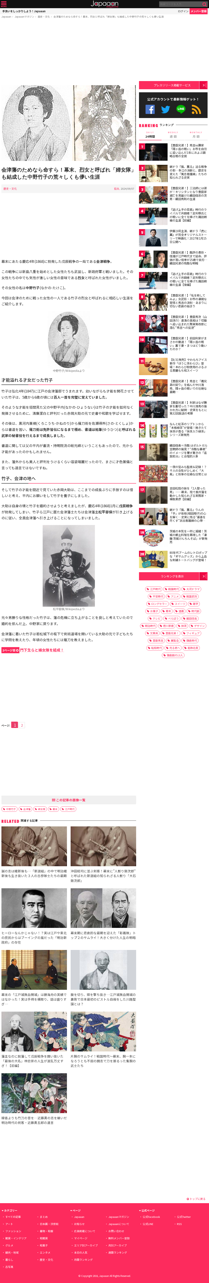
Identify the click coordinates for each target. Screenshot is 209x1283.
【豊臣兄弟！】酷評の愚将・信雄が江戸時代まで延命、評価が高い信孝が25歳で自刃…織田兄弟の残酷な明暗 (188, 257)
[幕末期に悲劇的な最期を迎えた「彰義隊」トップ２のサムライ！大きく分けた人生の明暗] (103, 908)
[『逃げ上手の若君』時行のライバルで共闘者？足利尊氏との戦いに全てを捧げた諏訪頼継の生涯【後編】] (153, 281)
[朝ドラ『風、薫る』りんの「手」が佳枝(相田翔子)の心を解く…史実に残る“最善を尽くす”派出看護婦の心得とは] (153, 517)
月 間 (196, 134)
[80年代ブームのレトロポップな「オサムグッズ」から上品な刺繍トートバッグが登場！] (153, 560)
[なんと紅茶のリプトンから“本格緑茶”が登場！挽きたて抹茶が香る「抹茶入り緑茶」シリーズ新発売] (153, 431)
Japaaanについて (118, 1224)
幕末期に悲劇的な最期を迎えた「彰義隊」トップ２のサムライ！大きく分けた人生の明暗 (103, 935)
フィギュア (193, 633)
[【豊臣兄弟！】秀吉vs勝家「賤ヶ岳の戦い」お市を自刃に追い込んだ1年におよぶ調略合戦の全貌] (153, 152)
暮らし (9, 1260)
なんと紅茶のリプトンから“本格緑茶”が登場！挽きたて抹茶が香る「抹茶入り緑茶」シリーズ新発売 (188, 429)
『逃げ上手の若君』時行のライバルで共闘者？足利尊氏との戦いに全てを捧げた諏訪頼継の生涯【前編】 (188, 215)
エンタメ (45, 1252)
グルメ (9, 1245)
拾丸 (116, 189)
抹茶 (184, 626)
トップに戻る (197, 1199)
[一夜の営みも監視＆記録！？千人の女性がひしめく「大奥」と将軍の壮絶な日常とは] (153, 474)
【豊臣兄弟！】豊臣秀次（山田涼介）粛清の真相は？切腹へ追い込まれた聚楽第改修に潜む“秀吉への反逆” (188, 322)
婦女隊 (41, 809)
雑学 (195, 604)
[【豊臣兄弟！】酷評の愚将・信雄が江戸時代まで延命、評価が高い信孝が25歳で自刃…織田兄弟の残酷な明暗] (153, 260)
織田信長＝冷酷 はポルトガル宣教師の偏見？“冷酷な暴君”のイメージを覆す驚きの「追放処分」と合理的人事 (188, 450)
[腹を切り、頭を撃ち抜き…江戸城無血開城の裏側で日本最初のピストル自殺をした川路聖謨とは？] (103, 970)
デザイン (199, 626)
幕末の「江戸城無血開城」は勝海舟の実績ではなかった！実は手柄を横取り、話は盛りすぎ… (34, 999)
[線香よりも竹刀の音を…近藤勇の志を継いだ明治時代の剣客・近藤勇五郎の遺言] (34, 1093)
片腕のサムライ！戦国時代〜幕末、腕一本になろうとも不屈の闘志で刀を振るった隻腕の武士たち (103, 1061)
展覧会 (175, 640)
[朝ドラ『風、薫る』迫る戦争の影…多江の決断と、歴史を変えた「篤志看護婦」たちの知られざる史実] (153, 174)
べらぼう (173, 618)
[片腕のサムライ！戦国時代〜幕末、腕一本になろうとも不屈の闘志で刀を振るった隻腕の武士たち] (103, 1032)
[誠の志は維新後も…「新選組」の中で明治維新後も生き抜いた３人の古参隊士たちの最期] (34, 846)
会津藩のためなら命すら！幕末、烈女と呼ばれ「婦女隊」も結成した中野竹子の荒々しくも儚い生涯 (108, 16)
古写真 (9, 1267)
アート (9, 1224)
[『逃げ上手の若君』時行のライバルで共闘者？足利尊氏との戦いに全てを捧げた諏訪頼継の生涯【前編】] (153, 217)
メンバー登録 (199, 11)
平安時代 (158, 596)
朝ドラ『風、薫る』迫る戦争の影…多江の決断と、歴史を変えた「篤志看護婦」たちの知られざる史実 (188, 172)
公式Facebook (150, 109)
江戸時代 (70, 809)
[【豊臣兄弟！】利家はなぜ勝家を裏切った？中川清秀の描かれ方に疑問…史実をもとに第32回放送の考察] (153, 410)
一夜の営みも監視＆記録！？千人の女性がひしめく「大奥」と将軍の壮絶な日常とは (188, 470)
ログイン (183, 11)
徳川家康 (168, 626)
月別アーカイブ (117, 1245)
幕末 (55, 809)
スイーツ (180, 604)
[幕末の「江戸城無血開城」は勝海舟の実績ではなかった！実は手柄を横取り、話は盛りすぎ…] (34, 970)
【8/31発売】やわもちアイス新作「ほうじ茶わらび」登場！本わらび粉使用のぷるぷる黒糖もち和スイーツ (188, 365)
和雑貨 (44, 1238)
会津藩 (27, 809)
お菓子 (154, 611)
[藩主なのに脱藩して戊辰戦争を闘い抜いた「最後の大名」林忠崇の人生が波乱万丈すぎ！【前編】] (34, 1032)
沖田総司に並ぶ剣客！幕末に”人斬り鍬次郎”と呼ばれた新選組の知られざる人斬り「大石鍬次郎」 (103, 876)
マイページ (80, 1238)
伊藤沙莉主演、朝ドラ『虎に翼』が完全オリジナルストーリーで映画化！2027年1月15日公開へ (188, 236)
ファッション (13, 1231)
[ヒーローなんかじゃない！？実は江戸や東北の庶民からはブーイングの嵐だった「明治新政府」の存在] (34, 908)
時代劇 (195, 611)
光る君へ (174, 648)
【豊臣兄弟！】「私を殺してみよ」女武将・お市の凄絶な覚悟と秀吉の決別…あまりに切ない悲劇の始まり (188, 300)
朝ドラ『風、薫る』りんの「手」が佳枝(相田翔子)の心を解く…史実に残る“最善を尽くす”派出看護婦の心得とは (188, 516)
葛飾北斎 (193, 648)
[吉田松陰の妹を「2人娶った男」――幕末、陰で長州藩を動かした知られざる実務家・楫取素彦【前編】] (153, 495)
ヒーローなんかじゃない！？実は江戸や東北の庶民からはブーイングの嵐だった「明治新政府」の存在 (34, 937)
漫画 (181, 611)
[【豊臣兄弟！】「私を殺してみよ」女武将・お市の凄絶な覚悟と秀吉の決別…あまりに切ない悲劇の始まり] (153, 302)
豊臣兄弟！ (172, 633)
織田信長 (191, 618)
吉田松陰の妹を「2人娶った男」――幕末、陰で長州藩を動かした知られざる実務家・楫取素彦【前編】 (188, 493)
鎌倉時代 (191, 640)
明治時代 (150, 626)
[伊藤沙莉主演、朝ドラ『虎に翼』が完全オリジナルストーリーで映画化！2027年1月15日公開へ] (153, 238)
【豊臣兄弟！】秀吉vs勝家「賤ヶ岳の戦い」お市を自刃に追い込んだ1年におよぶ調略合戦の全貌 (188, 150)
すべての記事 (13, 1217)
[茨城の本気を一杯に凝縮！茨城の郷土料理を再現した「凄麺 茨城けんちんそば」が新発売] (153, 538)
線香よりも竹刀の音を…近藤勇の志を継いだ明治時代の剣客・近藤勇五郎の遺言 (34, 1120)
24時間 (150, 134)
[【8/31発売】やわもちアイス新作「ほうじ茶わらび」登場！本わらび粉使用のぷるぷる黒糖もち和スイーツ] (153, 367)
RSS (196, 109)
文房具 (154, 633)
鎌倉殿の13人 (175, 655)
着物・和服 (46, 1231)
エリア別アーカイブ (86, 1245)
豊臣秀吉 (158, 640)
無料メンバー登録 (119, 1238)
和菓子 (44, 1245)
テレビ (157, 618)
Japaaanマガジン (24, 16)
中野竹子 (11, 809)
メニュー (4, 4)
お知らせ (79, 1224)
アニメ (175, 596)
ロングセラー (159, 604)
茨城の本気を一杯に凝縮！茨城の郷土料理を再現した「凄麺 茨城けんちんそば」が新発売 (188, 536)
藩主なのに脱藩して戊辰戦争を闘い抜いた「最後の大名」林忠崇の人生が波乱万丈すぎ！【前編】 (32, 1061)
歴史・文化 (44, 16)
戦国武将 (191, 596)
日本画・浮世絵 (49, 1224)
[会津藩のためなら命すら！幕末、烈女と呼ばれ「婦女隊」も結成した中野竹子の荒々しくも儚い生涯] (68, 123)
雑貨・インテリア (16, 1238)
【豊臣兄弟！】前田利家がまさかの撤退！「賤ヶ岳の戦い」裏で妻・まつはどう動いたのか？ (188, 343)
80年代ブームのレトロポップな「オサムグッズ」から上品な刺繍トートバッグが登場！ (188, 556)
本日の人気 (80, 1252)
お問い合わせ (116, 1231)
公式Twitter (165, 109)
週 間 (173, 134)
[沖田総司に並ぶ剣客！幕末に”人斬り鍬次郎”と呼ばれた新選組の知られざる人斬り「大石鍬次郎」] (103, 846)
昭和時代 (156, 648)
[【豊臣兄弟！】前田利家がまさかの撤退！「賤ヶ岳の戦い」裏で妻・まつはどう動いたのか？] (153, 345)
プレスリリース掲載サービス (172, 85)
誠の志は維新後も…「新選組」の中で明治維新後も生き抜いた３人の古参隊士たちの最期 (34, 873)
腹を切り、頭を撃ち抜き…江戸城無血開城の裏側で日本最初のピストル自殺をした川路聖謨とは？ (103, 999)
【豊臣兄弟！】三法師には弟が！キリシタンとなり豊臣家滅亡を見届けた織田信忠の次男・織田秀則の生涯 (188, 193)
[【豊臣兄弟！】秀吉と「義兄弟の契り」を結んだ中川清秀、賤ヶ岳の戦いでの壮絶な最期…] (153, 388)
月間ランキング (83, 1260)
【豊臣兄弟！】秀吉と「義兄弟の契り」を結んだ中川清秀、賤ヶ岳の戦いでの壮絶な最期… (188, 386)
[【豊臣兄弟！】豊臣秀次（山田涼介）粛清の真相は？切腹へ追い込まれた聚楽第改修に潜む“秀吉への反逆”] (153, 324)
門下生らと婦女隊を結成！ (33, 649)
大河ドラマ (193, 589)
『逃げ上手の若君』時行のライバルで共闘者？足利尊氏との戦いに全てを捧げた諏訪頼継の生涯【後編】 (188, 279)
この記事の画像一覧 (70, 800)
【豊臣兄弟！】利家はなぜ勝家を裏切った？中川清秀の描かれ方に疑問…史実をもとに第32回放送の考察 (188, 408)
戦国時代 (173, 589)
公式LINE (181, 109)
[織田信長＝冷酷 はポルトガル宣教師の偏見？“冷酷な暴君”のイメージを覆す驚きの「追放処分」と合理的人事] (153, 453)
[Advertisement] (68, 52)
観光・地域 (12, 1252)
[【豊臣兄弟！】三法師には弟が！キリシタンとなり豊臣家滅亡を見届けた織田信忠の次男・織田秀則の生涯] (153, 195)
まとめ (44, 1217)
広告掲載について (84, 1231)
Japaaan (104, 4)
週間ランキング (117, 1252)
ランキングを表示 (172, 576)
